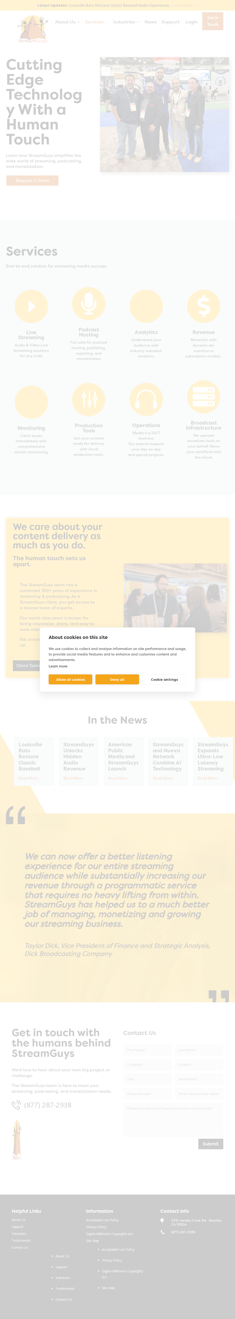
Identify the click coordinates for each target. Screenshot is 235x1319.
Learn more (58, 666)
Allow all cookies (70, 679)
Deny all (117, 679)
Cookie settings (164, 679)
